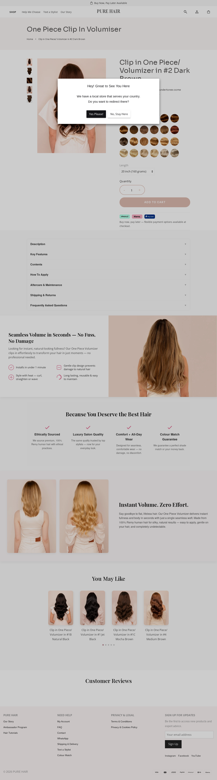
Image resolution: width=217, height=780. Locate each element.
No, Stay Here (119, 114)
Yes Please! (96, 114)
